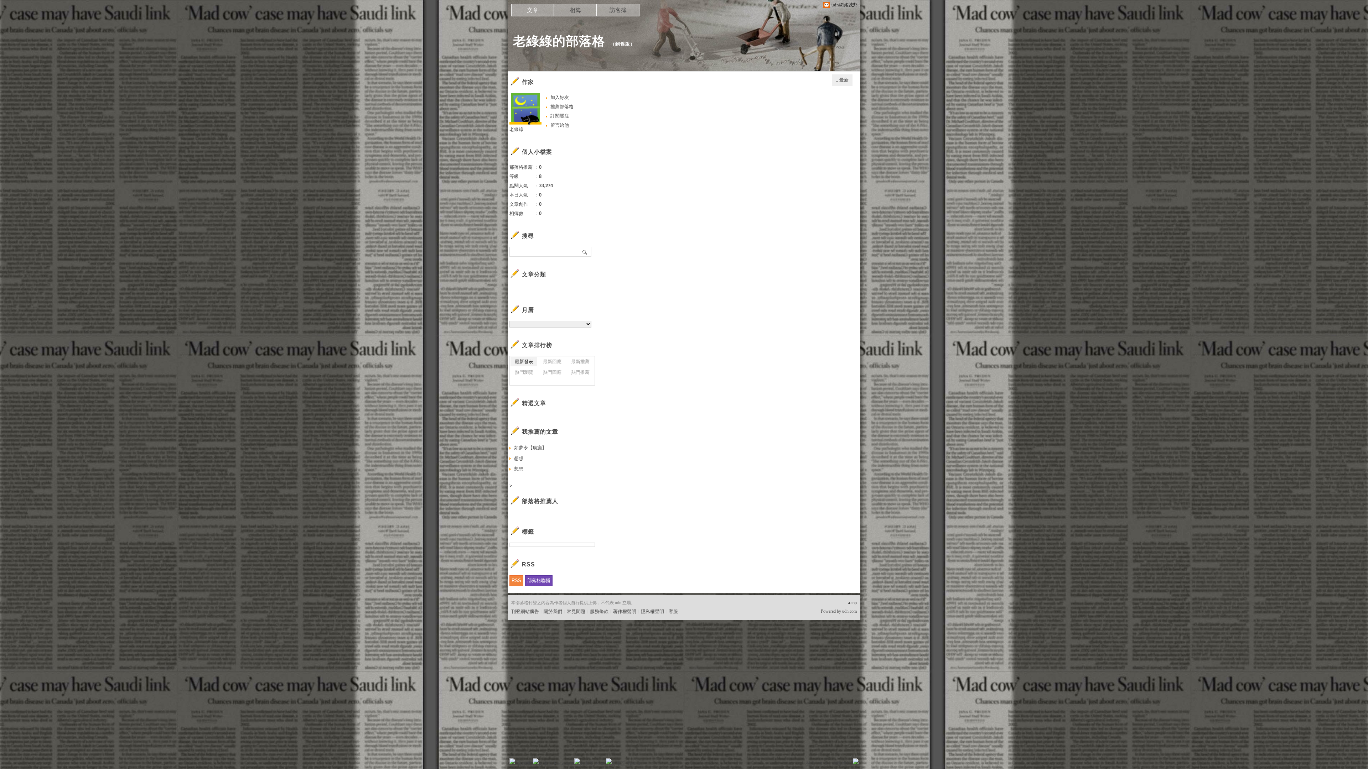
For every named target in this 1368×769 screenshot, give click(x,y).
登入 (810, 763)
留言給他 (559, 125)
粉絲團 (524, 763)
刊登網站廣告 (525, 611)
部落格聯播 (538, 580)
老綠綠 (516, 129)
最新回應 (552, 361)
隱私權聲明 (652, 611)
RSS (516, 580)
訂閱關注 (559, 116)
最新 (844, 80)
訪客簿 (618, 10)
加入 (823, 763)
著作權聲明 (624, 611)
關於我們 (553, 611)
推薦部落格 (562, 106)
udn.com (849, 611)
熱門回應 (552, 372)
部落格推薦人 (540, 501)
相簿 (575, 10)
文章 (532, 10)
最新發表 (524, 361)
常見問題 (576, 611)
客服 (673, 611)
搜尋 (585, 252)
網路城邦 (841, 763)
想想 (518, 458)
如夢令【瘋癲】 (530, 447)
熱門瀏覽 (524, 372)
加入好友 (559, 97)
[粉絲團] (512, 761)
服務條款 (599, 611)
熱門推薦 (580, 372)
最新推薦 (580, 361)
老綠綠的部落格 (559, 41)
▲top (852, 602)
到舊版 (622, 44)
